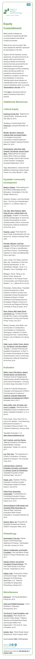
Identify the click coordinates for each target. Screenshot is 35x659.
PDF (15, 639)
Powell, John (8, 480)
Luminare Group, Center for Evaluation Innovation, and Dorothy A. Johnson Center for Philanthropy (16, 468)
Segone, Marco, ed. (10, 522)
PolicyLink (7, 125)
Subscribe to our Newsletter (10, 647)
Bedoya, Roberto (9, 187)
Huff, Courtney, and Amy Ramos (15, 440)
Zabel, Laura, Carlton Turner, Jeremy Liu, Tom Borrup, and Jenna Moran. (16, 345)
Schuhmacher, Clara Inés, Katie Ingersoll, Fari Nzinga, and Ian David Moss (16, 151)
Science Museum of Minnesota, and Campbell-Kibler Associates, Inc (16, 506)
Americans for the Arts (11, 114)
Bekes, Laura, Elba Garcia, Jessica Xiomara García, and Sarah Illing (16, 373)
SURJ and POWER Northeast (14, 604)
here (8, 92)
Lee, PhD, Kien (9, 454)
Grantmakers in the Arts (12, 87)
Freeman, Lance (9, 232)
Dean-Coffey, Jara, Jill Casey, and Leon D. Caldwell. (15, 406)
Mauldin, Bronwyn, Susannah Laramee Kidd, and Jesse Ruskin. (15, 133)
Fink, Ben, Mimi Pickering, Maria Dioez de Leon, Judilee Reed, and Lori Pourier (15, 213)
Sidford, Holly (8, 573)
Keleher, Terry (8, 632)
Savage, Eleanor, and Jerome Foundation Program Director (14, 563)
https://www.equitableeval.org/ (14, 435)
